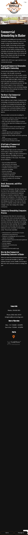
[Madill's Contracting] (14, 6)
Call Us (7, 532)
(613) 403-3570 (16, 315)
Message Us (21, 532)
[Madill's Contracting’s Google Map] (13, 336)
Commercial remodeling (7, 39)
